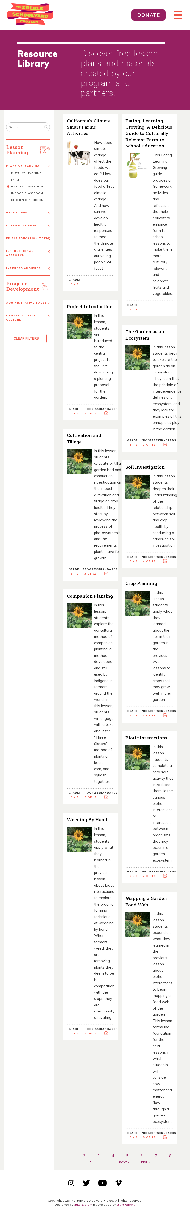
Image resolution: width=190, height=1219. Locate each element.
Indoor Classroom (27, 193)
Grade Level (17, 212)
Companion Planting (90, 596)
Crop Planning (141, 583)
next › (124, 1161)
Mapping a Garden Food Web (146, 902)
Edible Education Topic (27, 238)
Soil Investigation (145, 467)
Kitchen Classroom (27, 200)
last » (145, 1161)
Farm (15, 180)
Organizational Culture (21, 317)
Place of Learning (23, 166)
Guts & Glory (83, 1204)
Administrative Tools (26, 302)
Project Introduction (90, 306)
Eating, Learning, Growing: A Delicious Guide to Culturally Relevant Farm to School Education (148, 133)
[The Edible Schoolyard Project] (68, 15)
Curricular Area (21, 225)
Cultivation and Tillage (84, 439)
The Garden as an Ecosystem (144, 335)
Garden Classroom (27, 186)
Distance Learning (26, 173)
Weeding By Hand (87, 819)
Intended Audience (23, 268)
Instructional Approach (19, 253)
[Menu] (175, 15)
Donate (148, 15)
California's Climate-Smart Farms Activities (89, 127)
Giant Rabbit (126, 1204)
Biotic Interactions (146, 738)
